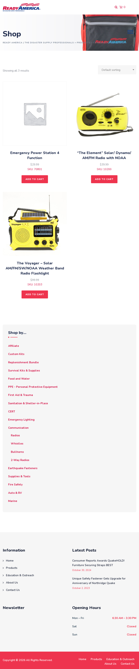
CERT (11, 411)
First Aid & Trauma (20, 395)
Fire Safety (15, 484)
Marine (12, 501)
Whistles (17, 443)
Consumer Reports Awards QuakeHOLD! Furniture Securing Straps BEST (98, 563)
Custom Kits (16, 354)
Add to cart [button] (35, 179)
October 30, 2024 (81, 570)
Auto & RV (15, 493)
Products (11, 568)
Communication (18, 428)
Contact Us (13, 590)
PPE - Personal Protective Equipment (33, 387)
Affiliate (13, 346)
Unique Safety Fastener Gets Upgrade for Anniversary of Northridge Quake (99, 581)
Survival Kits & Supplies (24, 370)
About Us (12, 582)
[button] (130, 32)
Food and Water (19, 379)
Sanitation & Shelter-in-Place (28, 403)
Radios (15, 435)
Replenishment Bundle (23, 362)
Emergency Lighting (21, 419)
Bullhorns (17, 452)
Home (10, 560)
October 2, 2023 (81, 588)
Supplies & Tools (19, 476)
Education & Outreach (20, 575)
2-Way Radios (20, 460)
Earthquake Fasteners (22, 468)
